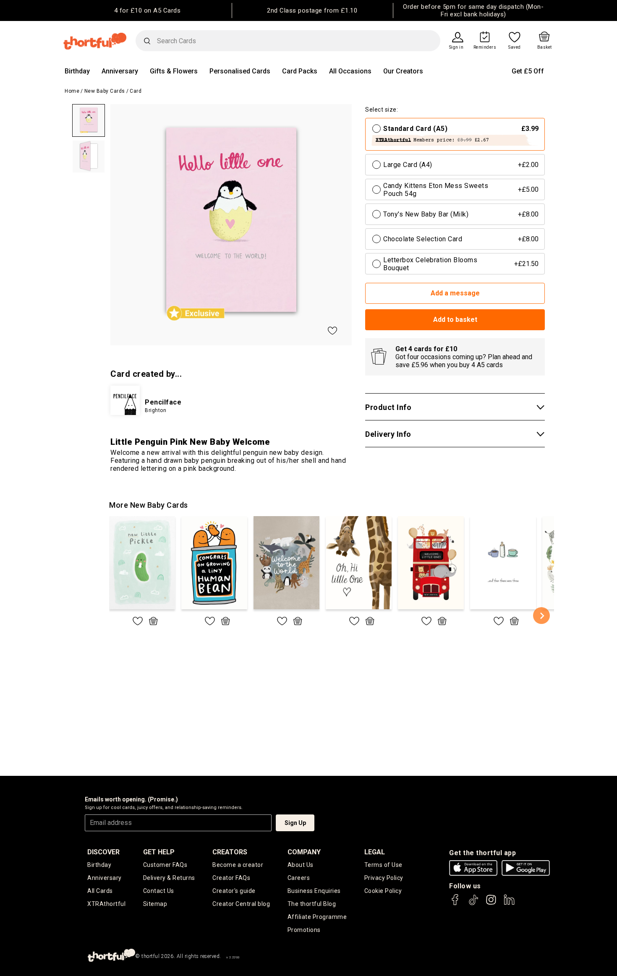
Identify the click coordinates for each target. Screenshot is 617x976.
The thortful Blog (312, 903)
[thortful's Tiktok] (473, 904)
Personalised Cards (239, 71)
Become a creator (237, 864)
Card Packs (299, 71)
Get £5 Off (528, 71)
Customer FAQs (165, 864)
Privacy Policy (383, 877)
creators (229, 852)
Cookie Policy (383, 890)
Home (72, 91)
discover (103, 852)
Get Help (159, 852)
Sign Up (295, 822)
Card (135, 91)
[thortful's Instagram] (491, 904)
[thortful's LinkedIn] (509, 904)
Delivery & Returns (169, 877)
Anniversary (120, 71)
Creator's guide (234, 890)
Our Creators (403, 71)
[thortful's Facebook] (455, 904)
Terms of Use (383, 864)
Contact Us (158, 890)
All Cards (100, 890)
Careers (299, 877)
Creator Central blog (241, 903)
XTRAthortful (106, 903)
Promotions (304, 929)
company (304, 852)
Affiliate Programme (317, 916)
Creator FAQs (231, 877)
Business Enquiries (314, 890)
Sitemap (155, 903)
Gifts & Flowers (174, 71)
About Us (301, 864)
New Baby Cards (104, 91)
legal (374, 852)
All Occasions (350, 71)
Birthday (77, 71)
